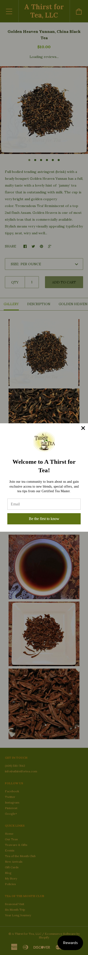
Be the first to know (44, 519)
